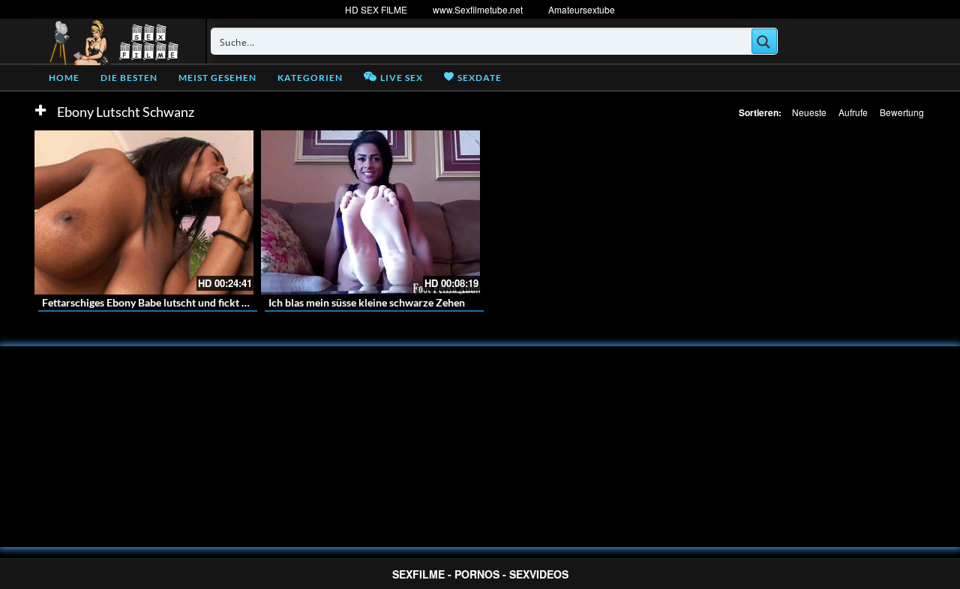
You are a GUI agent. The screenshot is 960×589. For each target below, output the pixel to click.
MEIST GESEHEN (217, 77)
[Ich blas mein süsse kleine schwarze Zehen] (370, 212)
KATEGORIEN (310, 77)
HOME (64, 77)
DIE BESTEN (129, 77)
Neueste (809, 112)
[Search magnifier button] (764, 41)
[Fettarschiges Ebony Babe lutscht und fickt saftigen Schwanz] (144, 212)
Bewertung (902, 112)
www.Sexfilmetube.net (478, 9)
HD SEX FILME (376, 9)
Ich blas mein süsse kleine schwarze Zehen (366, 302)
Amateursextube (581, 9)
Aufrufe (853, 112)
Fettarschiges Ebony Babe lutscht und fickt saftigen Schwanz (182, 302)
